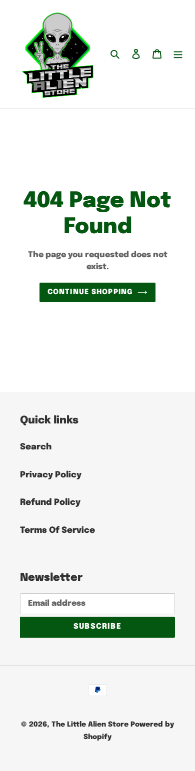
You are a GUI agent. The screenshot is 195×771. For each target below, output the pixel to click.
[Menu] (178, 54)
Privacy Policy (51, 475)
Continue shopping (90, 292)
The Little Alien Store (90, 724)
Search (36, 447)
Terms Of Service (57, 530)
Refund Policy (50, 502)
